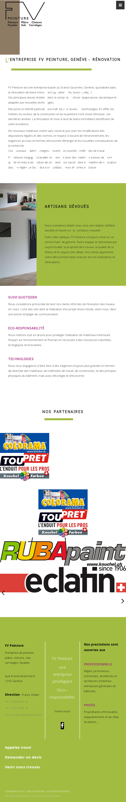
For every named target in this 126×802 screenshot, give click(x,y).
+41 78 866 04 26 (16, 701)
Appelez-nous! (18, 747)
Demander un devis (23, 757)
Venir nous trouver (22, 766)
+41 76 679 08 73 (16, 708)
